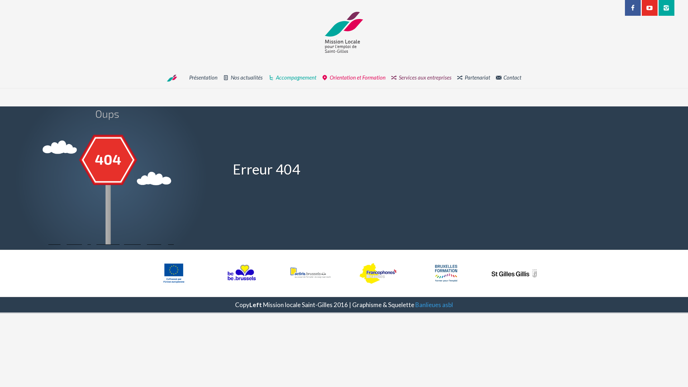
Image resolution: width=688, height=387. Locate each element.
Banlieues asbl (434, 305)
